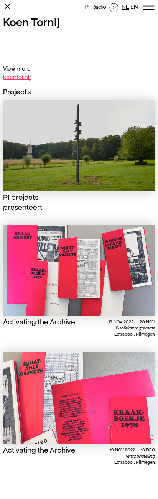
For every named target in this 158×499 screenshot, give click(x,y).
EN (134, 6)
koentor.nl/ (17, 77)
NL (125, 6)
